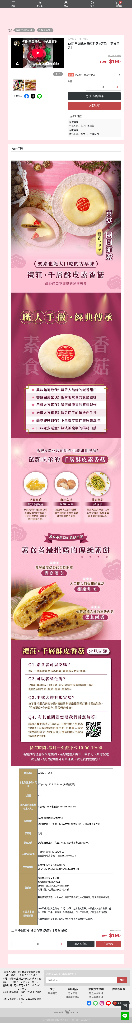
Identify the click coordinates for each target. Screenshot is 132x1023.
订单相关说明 (72, 997)
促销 (70, 75)
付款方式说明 (96, 989)
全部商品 (72, 989)
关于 (52, 989)
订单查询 (72, 993)
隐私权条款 (118, 989)
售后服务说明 (96, 997)
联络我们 (52, 993)
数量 (70, 81)
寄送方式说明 (96, 993)
